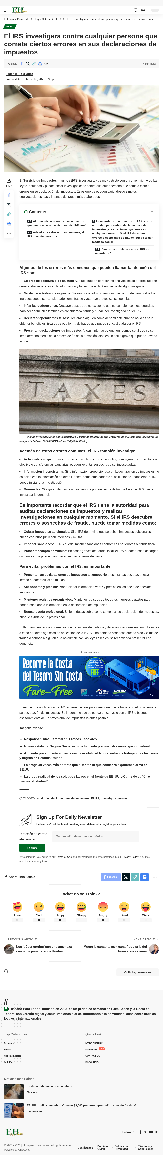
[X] (145, 1132)
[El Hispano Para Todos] (19, 10)
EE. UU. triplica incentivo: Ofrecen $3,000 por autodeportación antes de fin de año (82, 1105)
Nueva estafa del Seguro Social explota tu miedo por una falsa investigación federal (87, 746)
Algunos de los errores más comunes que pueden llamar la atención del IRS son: (56, 223)
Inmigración (34, 1111)
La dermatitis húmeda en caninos (49, 1086)
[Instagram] (156, 1132)
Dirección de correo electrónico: (33, 836)
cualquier (43, 798)
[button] (7, 10)
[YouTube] (151, 1132)
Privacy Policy (130, 856)
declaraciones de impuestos (70, 798)
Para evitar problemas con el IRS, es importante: (122, 251)
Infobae (37, 728)
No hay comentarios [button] (139, 972)
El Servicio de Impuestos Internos (44, 180)
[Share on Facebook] (21, 64)
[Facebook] (140, 1132)
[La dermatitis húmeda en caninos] (14, 1091)
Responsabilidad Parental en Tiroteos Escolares (60, 739)
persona (123, 798)
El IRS (95, 798)
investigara (108, 798)
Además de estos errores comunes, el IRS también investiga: (55, 234)
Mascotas (32, 1092)
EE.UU (9, 26)
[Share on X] (27, 64)
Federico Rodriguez (19, 73)
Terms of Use (64, 856)
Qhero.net (24, 1149)
